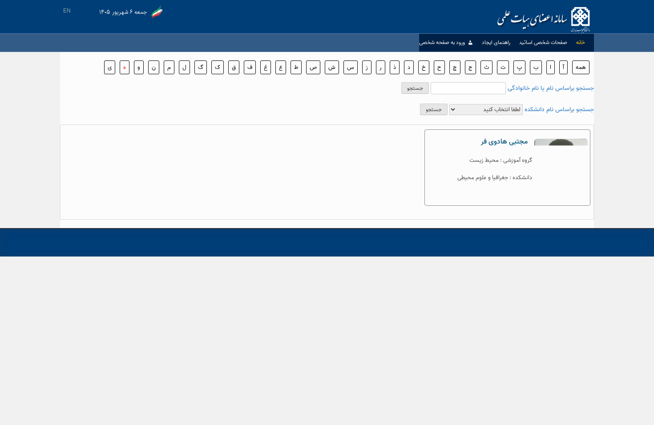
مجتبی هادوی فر (504, 142)
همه (581, 67)
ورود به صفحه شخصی (442, 42)
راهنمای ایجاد (496, 42)
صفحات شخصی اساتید (543, 42)
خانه (580, 42)
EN (67, 11)
